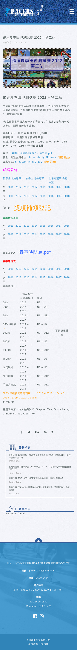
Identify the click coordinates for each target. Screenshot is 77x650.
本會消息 (7, 42)
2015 (43, 187)
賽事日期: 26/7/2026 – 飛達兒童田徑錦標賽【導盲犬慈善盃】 (36, 478)
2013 (27, 187)
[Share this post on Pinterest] (45, 429)
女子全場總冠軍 (35, 178)
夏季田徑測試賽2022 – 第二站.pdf (31, 153)
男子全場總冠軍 (12, 178)
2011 (10, 187)
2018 (67, 187)
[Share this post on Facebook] (22, 429)
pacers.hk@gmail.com (42, 570)
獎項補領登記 (33, 208)
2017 (59, 187)
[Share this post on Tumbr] (52, 429)
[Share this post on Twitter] (28, 429)
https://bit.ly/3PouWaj (43, 157)
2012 (18, 187)
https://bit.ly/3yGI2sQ (29, 161)
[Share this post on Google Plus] (37, 429)
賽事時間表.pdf (35, 252)
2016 (51, 187)
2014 (35, 187)
